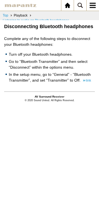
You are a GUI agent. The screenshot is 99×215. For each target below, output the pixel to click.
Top (5, 15)
